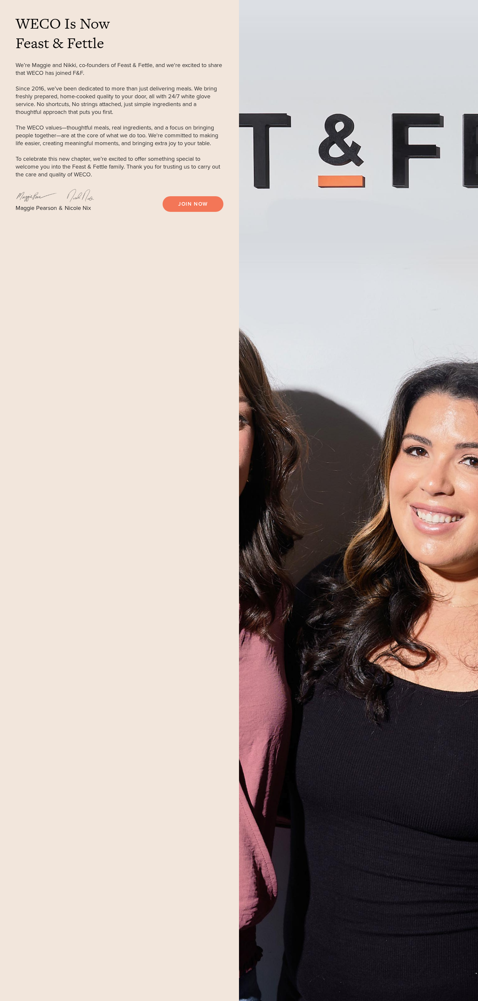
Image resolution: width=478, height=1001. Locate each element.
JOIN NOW (193, 204)
